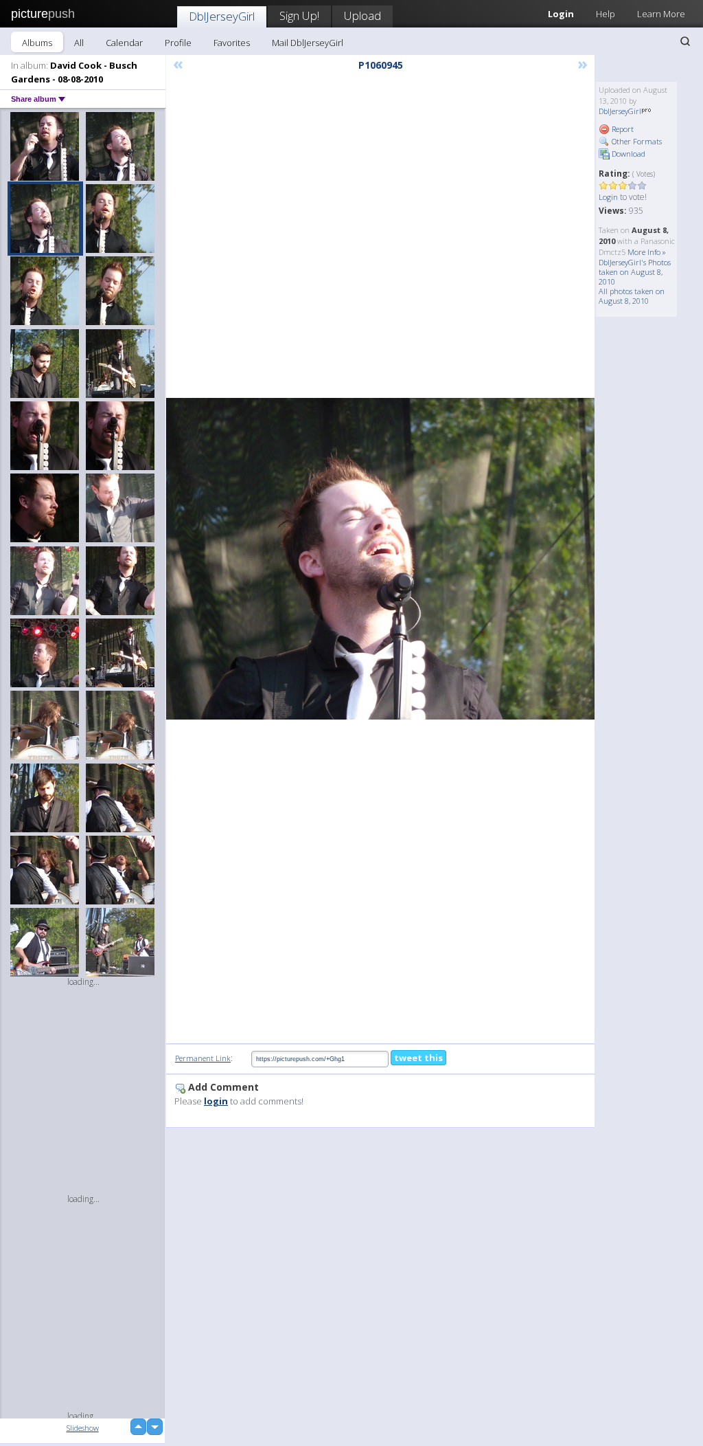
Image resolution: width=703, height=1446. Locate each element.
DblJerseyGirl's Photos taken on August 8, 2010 (635, 272)
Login (608, 197)
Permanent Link (203, 1058)
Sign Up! (299, 15)
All (79, 42)
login (216, 1101)
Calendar (124, 42)
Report (622, 129)
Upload (362, 15)
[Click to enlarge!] (380, 559)
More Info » (646, 252)
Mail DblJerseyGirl (307, 42)
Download (627, 153)
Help (605, 14)
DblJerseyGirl (222, 16)
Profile (178, 42)
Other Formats (636, 141)
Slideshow (83, 1428)
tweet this (418, 1058)
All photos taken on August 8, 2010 (632, 296)
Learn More (661, 14)
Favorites (232, 42)
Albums (37, 42)
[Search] (685, 41)
